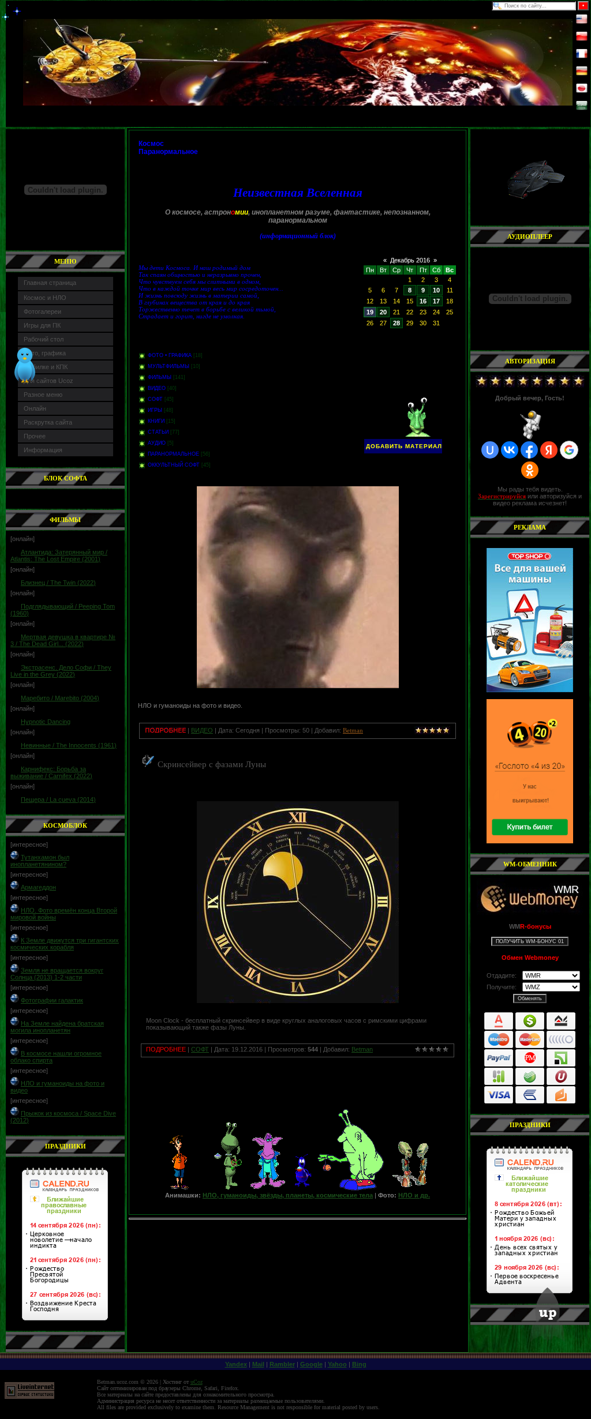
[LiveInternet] (29, 1397)
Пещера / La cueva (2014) (58, 799)
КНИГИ (156, 421)
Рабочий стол (43, 339)
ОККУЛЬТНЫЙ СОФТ (174, 465)
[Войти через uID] (490, 450)
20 (383, 312)
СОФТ (155, 399)
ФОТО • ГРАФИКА (170, 355)
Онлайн (35, 408)
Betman (362, 1049)
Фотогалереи (42, 311)
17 (436, 301)
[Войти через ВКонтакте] (509, 450)
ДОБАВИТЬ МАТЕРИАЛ (404, 446)
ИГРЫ (155, 410)
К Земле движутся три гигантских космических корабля (64, 944)
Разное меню (43, 394)
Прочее (35, 436)
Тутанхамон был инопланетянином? (39, 861)
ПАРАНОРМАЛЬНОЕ (173, 454)
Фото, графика (45, 353)
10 (436, 290)
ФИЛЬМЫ (159, 377)
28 (396, 323)
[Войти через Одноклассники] (529, 470)
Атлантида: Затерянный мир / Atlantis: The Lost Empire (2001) (58, 555)
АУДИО (157, 443)
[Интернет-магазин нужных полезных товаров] (529, 620)
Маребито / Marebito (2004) (60, 698)
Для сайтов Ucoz (48, 380)
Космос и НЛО (45, 297)
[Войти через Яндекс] (549, 450)
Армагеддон (38, 887)
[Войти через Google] (569, 450)
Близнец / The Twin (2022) (58, 582)
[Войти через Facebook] (529, 450)
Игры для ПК (42, 325)
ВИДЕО (157, 388)
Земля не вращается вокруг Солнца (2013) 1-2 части (56, 974)
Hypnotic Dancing (45, 721)
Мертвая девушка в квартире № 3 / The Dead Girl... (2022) (62, 640)
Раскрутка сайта (48, 422)
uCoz (196, 1382)
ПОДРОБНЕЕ (166, 1049)
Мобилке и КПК (46, 366)
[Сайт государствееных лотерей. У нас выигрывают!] (529, 771)
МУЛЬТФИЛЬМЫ (168, 366)
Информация (43, 449)
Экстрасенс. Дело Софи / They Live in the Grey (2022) (60, 671)
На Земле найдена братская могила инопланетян (57, 1027)
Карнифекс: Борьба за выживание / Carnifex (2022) (51, 772)
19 (369, 312)
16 (423, 301)
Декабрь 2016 (410, 260)
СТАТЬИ (158, 432)
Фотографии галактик (52, 1000)
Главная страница (50, 282)
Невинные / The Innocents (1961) (69, 745)
